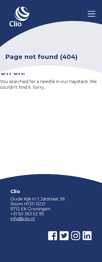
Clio (19, 17)
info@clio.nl (22, 218)
